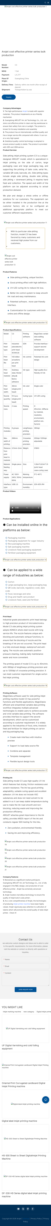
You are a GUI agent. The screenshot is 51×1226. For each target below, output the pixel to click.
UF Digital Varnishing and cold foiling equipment (20, 1047)
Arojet (25, 111)
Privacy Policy (36, 1219)
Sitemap (26, 1219)
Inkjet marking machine (12, 1012)
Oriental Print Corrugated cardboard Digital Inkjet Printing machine (23, 1085)
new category (28, 1012)
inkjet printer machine (21, 904)
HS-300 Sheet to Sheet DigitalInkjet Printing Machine (24, 1157)
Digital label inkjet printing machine (19, 1121)
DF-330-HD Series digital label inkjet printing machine (24, 1195)
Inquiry (8, 97)
